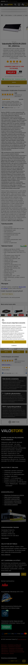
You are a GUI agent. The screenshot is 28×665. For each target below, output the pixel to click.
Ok (14, 341)
